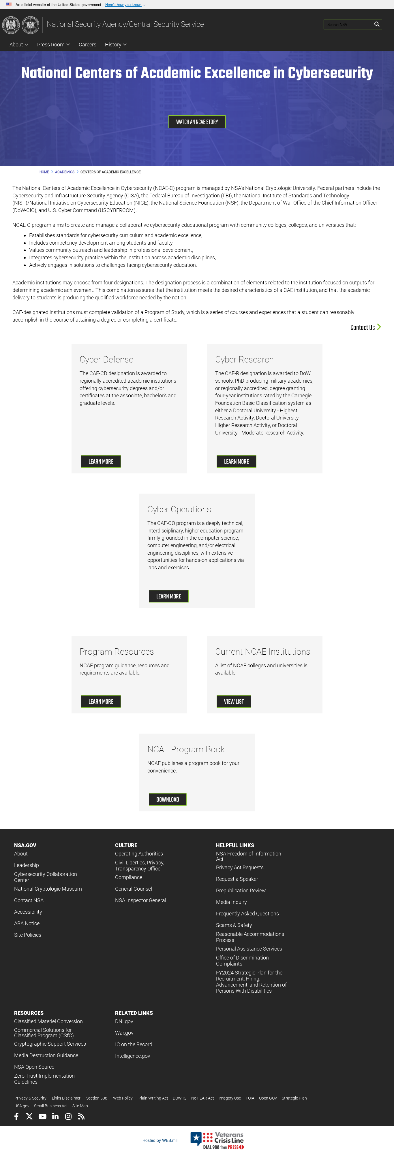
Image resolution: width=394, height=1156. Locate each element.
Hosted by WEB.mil (159, 1140)
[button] (126, 5)
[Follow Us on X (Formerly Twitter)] (29, 1117)
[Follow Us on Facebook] (16, 1117)
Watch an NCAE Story (197, 122)
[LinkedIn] (55, 1117)
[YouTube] (42, 1117)
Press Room (51, 44)
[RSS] (81, 1117)
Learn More (101, 462)
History (113, 44)
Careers (87, 44)
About (16, 44)
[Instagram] (68, 1117)
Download (167, 800)
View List (234, 702)
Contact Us (363, 328)
